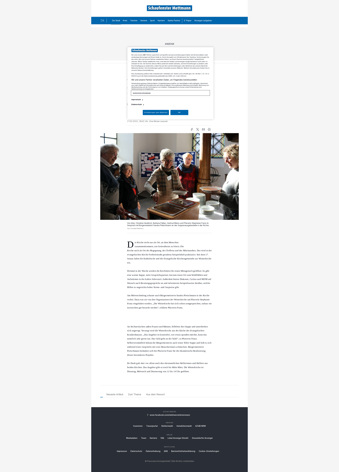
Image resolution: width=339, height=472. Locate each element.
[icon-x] (197, 129)
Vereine (143, 20)
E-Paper (187, 20)
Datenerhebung (153, 451)
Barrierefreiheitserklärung (183, 451)
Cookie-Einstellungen (209, 451)
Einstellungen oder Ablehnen (155, 112)
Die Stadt (116, 20)
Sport (152, 20)
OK (179, 112)
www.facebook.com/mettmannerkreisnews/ (170, 415)
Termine (133, 20)
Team (143, 438)
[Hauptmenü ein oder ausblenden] (102, 21)
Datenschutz (136, 451)
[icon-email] (203, 129)
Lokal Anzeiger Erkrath (178, 438)
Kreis (125, 20)
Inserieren (138, 426)
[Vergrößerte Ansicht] (169, 176)
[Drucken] (209, 129)
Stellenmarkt (167, 426)
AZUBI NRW (200, 426)
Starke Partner (174, 20)
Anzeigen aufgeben (203, 20)
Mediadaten (131, 438)
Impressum (122, 451)
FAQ (162, 438)
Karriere (161, 20)
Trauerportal (152, 426)
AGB (166, 451)
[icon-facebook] (191, 129)
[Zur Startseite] (169, 8)
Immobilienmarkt (184, 426)
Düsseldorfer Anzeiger (202, 438)
